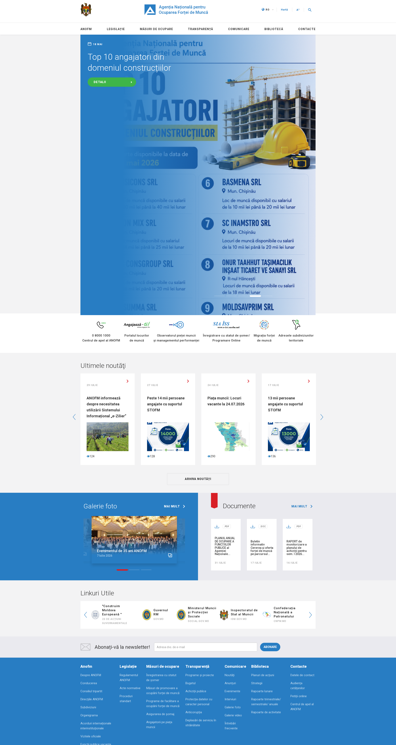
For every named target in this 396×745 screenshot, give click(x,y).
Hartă (284, 9)
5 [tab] (267, 368)
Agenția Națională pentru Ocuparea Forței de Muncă (183, 10)
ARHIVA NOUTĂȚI (198, 551)
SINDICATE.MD (111, 693)
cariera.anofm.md (160, 689)
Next (322, 490)
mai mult (172, 579)
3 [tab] (243, 368)
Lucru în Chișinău (246, 687)
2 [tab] (231, 368)
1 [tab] (219, 368)
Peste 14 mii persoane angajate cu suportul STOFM (105, 477)
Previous (74, 490)
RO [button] (268, 9)
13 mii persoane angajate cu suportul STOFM (225, 477)
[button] (310, 10)
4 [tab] (255, 369)
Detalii (100, 82)
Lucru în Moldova (289, 687)
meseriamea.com (203, 689)
